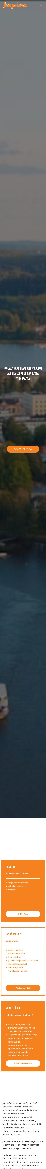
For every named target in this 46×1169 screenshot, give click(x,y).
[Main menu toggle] (41, 5)
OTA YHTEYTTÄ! (23, 449)
